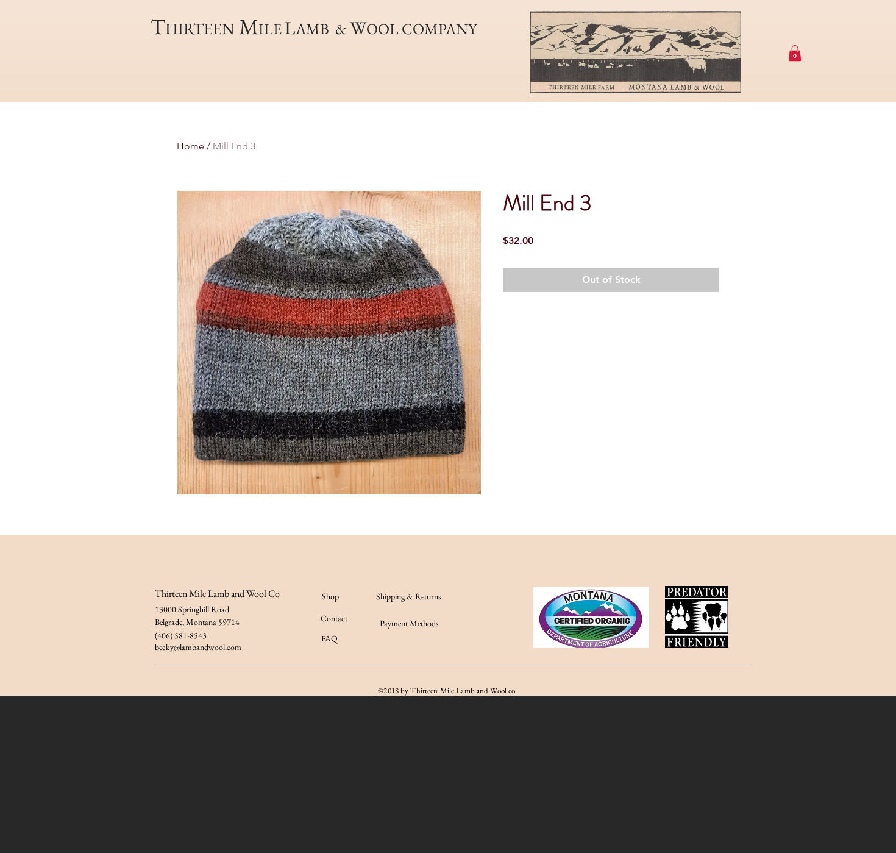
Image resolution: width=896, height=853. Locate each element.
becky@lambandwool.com (198, 646)
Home (190, 146)
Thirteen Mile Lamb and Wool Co (217, 593)
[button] (795, 53)
